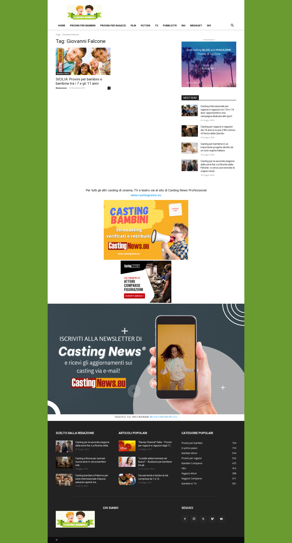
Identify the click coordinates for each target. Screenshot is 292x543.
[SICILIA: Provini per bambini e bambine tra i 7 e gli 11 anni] (83, 61)
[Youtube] (221, 519)
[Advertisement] (174, 12)
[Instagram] (194, 518)
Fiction (145, 25)
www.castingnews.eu (146, 195)
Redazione (61, 88)
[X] (203, 519)
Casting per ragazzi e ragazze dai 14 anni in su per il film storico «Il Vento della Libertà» (218, 130)
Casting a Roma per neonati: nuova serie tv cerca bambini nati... (90, 461)
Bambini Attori (63, 73)
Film (133, 25)
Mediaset (196, 25)
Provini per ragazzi (113, 25)
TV (156, 25)
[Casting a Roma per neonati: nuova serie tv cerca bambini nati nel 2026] (64, 463)
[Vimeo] (212, 519)
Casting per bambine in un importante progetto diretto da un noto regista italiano (217, 147)
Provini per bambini (82, 25)
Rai (183, 25)
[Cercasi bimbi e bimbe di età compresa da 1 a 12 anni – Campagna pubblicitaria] (127, 479)
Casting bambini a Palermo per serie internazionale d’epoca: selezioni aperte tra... (91, 479)
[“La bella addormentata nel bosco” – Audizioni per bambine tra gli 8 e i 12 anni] (127, 462)
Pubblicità (170, 25)
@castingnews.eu (163, 416)
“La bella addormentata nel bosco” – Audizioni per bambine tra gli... (155, 461)
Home (61, 25)
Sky (209, 25)
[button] (232, 25)
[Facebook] (184, 519)
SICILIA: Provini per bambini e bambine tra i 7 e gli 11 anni (79, 81)
